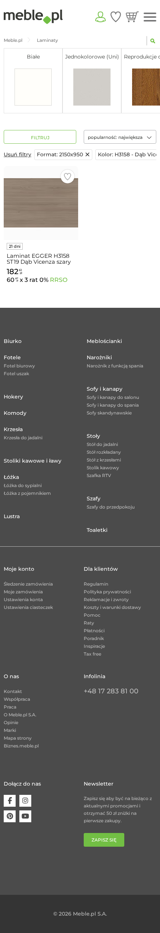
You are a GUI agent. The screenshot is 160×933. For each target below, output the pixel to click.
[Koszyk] (132, 16)
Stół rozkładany (104, 452)
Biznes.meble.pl (21, 746)
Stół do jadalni (102, 444)
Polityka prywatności (107, 591)
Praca (10, 707)
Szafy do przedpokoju (111, 507)
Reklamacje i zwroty (106, 599)
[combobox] (120, 137)
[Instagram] (25, 801)
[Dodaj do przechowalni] (67, 176)
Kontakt (13, 691)
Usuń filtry (17, 154)
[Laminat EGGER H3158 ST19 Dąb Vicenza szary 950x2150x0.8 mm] (41, 203)
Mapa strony (18, 738)
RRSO (58, 279)
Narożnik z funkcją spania (115, 366)
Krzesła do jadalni (23, 437)
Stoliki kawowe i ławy (32, 460)
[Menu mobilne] (150, 17)
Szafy (93, 498)
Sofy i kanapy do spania (113, 405)
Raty (89, 623)
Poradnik (94, 638)
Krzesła (13, 429)
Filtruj (40, 137)
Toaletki (97, 530)
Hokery (13, 396)
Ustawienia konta (23, 599)
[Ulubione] (116, 16)
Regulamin (96, 584)
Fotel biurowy (19, 366)
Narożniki (99, 357)
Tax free (92, 654)
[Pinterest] (10, 816)
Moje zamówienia (23, 591)
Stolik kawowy (103, 467)
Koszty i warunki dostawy (112, 607)
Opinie (11, 722)
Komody (15, 413)
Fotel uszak (16, 373)
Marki (10, 730)
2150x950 (60, 154)
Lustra (12, 516)
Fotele (12, 357)
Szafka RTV (99, 475)
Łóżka (11, 477)
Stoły (93, 436)
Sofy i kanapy (104, 389)
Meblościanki (104, 341)
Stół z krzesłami (104, 460)
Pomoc (92, 615)
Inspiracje (94, 646)
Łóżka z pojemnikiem (27, 493)
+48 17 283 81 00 (111, 691)
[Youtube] (25, 816)
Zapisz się (104, 840)
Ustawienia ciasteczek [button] (28, 607)
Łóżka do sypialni (23, 485)
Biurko (13, 341)
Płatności (94, 630)
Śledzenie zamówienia (28, 584)
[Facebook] (10, 801)
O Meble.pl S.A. (20, 714)
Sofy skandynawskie (109, 413)
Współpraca (17, 699)
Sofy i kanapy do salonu (113, 397)
